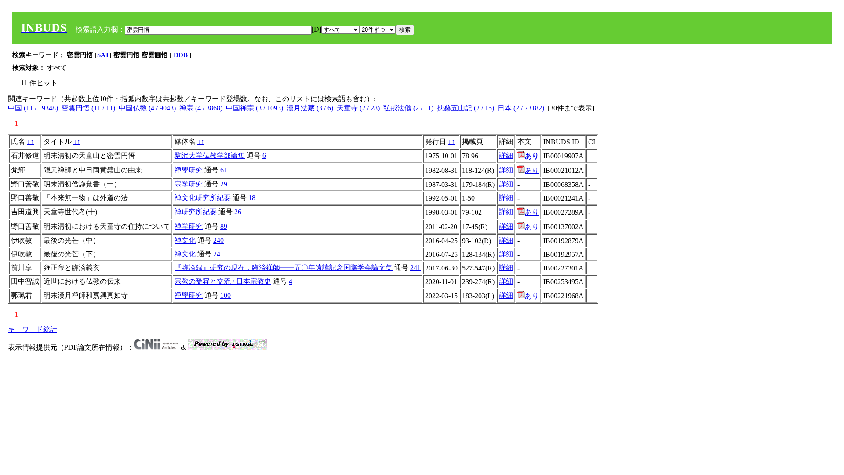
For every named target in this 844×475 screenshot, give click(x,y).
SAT (103, 54)
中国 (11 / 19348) (33, 108)
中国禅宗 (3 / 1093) (254, 108)
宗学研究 (189, 184)
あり (532, 170)
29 (223, 184)
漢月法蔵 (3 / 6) (310, 108)
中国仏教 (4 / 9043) (147, 108)
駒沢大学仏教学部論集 (210, 155)
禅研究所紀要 (196, 212)
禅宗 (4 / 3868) (200, 108)
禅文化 (185, 240)
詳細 (506, 155)
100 (225, 295)
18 (251, 197)
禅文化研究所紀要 (203, 197)
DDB (181, 54)
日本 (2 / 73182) (521, 108)
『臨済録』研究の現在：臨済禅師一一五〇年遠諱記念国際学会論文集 (284, 267)
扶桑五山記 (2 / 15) (465, 108)
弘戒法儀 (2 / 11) (408, 108)
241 (218, 254)
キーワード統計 (32, 329)
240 (218, 240)
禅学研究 (189, 226)
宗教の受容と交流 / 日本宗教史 (223, 281)
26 (237, 212)
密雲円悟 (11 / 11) (88, 108)
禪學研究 (189, 170)
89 (223, 226)
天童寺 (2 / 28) (358, 108)
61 (223, 170)
